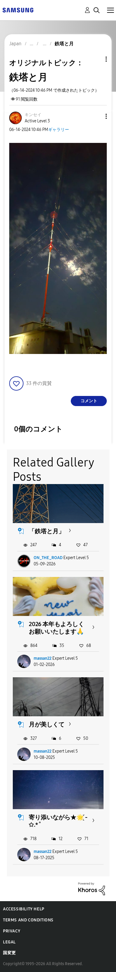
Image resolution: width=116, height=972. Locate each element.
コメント (89, 400)
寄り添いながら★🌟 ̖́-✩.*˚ (58, 821)
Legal (9, 942)
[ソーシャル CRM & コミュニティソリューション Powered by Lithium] (91, 888)
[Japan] (17, 10)
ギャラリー (58, 129)
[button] (96, 116)
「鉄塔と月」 (47, 531)
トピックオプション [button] (96, 59)
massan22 (42, 658)
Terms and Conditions (28, 920)
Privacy (11, 931)
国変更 (9, 952)
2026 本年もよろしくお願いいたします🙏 (56, 627)
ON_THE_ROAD (48, 557)
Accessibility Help (23, 909)
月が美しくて (47, 724)
